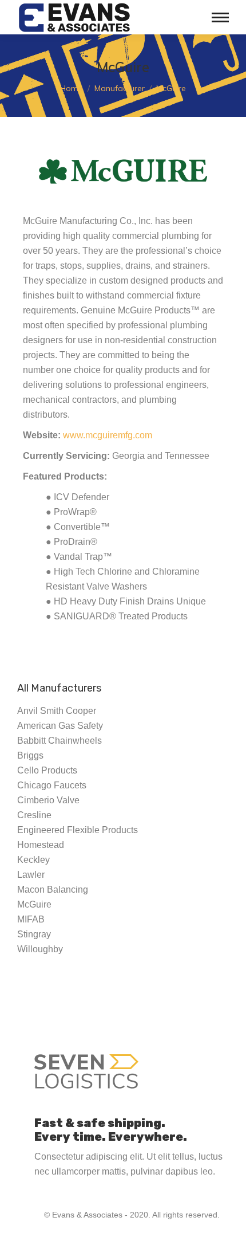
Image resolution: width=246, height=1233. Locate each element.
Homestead (40, 845)
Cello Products (47, 770)
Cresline (34, 815)
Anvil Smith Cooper (56, 711)
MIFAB (31, 919)
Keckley (33, 860)
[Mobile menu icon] (220, 17)
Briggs (30, 755)
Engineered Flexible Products (77, 830)
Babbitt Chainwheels (59, 740)
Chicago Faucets (51, 785)
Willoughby (40, 949)
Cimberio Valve (48, 800)
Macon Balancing (52, 889)
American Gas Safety (60, 726)
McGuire (34, 904)
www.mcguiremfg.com (107, 435)
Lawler (31, 874)
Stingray (34, 934)
